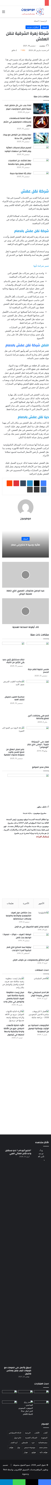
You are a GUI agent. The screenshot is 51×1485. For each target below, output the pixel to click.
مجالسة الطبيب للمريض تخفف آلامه (14, 698)
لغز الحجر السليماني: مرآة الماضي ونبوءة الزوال (38, 994)
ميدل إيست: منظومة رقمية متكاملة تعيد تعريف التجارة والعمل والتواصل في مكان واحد (14, 997)
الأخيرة (26, 903)
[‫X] (37, 483)
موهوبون (42, 46)
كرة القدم (14, 1442)
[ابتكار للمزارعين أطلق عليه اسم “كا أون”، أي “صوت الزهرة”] (9, 1409)
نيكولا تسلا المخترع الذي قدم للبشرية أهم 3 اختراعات (19, 948)
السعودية (44, 1438)
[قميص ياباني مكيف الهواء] (41, 1407)
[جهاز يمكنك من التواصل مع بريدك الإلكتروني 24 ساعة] (41, 138)
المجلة (36, 21)
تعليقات (10, 903)
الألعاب (36, 1433)
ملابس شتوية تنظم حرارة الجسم (38, 671)
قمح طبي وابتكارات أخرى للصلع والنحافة (38, 717)
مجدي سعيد (43, 1447)
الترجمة (27, 1433)
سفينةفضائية (42, 1442)
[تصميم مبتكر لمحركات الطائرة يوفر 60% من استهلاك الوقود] (41, 151)
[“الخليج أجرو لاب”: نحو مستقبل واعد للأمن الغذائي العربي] (41, 1256)
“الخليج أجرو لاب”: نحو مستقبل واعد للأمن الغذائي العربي (18, 1152)
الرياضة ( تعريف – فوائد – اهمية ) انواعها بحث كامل (17, 936)
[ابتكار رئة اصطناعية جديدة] (41, 176)
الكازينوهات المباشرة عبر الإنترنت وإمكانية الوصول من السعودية (38, 1028)
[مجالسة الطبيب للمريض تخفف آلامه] (13, 687)
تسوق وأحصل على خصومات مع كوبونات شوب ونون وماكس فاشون (17, 1371)
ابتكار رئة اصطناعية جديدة (20, 173)
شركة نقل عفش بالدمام (23, 345)
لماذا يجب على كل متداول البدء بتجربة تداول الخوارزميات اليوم (18, 107)
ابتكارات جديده (33, 27)
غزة (33, 1442)
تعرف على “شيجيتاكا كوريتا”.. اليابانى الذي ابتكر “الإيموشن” (38, 744)
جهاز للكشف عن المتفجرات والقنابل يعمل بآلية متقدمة (19, 162)
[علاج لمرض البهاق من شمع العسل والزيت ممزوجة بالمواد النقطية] (13, 736)
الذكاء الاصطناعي (15, 1433)
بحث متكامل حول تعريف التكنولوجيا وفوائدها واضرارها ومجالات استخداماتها (18, 916)
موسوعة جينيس (29, 1447)
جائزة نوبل (17, 1438)
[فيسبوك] (43, 483)
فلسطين (25, 1442)
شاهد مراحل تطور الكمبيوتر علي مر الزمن (32, 927)
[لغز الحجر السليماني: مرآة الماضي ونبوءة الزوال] (38, 983)
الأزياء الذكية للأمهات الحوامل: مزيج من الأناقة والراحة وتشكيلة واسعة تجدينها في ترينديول (14, 1030)
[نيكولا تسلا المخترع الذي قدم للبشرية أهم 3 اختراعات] (41, 951)
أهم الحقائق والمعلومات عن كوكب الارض (31, 960)
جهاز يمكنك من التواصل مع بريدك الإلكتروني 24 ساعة (17, 136)
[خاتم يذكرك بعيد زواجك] (25, 1408)
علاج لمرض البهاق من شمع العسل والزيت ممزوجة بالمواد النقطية (14, 752)
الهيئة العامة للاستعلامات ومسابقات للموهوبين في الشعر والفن (17, 121)
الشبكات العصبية (31, 1438)
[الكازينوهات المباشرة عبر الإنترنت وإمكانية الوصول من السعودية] (38, 1016)
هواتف (11, 1447)
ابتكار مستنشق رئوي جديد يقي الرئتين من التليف (13, 661)
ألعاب (45, 1433)
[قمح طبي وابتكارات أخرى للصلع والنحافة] (38, 696)
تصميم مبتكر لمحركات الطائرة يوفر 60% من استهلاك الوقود (18, 149)
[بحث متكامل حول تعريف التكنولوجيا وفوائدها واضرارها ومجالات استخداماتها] (41, 916)
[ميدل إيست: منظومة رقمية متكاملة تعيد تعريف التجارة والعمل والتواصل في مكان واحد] (13, 983)
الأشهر (41, 903)
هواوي (33, 1452)
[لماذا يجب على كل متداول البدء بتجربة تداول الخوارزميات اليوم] (41, 108)
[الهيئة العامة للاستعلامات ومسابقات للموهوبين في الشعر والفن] (41, 122)
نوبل (18, 1447)
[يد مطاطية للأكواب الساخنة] (9, 1394)
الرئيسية (43, 21)
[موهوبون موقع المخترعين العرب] (32, 11)
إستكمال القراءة (42, 836)
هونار (25, 1452)
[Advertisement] (25, 868)
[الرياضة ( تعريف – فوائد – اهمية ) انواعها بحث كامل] (41, 938)
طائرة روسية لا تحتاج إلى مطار (25, 545)
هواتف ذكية (43, 1452)
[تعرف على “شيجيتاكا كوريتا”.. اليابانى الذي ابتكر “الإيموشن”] (38, 732)
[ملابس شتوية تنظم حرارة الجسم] (38, 654)
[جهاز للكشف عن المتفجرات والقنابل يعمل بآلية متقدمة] (41, 164)
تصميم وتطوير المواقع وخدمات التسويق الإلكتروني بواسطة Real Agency (25, 1469)
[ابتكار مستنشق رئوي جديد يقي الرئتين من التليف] (13, 649)
